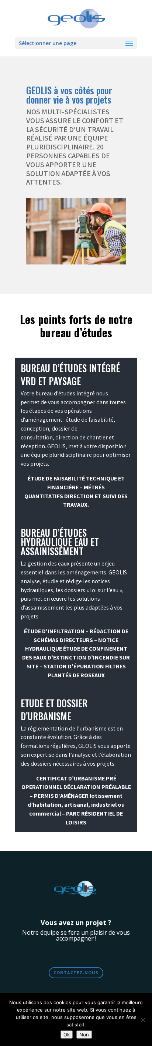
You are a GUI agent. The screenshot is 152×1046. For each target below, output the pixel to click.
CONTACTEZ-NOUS (76, 972)
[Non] (142, 1019)
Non (84, 1034)
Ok (66, 1034)
